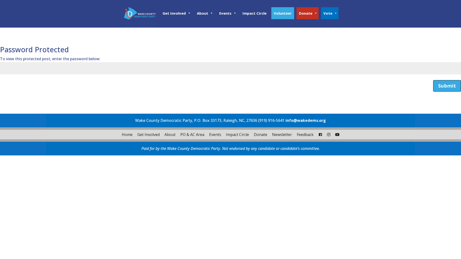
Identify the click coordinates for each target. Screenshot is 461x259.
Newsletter (282, 134)
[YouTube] (337, 134)
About (202, 13)
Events (225, 13)
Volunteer (283, 13)
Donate (305, 13)
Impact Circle (255, 13)
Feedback (305, 134)
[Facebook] (320, 134)
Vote (327, 13)
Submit (447, 85)
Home (127, 134)
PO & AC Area (192, 134)
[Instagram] (329, 134)
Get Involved (174, 13)
